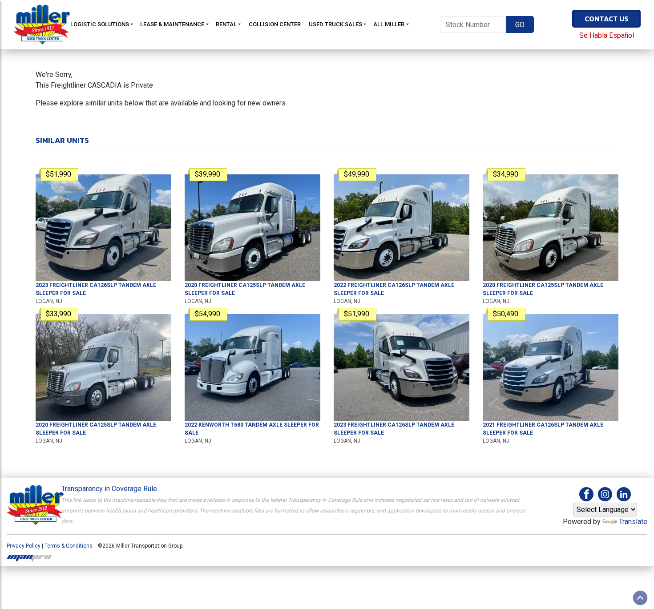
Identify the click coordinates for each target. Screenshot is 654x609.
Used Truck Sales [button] (335, 24)
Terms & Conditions (68, 546)
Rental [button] (226, 24)
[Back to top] (640, 598)
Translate (633, 521)
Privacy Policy (23, 546)
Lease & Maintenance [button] (172, 24)
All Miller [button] (388, 24)
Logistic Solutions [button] (99, 24)
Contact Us (606, 18)
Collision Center (275, 24)
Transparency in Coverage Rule (109, 488)
